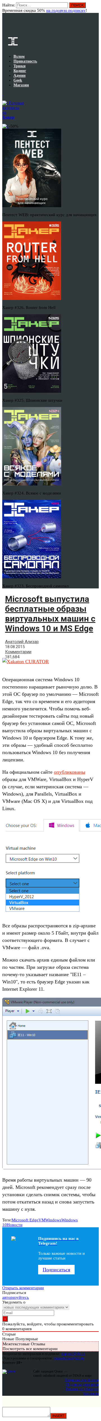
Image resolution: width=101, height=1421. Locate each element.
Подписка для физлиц (82, 1380)
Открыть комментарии (23, 1288)
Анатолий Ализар (22, 641)
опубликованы (69, 772)
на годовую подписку (66, 10)
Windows (53, 1220)
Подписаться (56, 1269)
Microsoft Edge (25, 1220)
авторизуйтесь (15, 1297)
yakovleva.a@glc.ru (69, 1358)
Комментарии (18, 651)
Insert (58, 1416)
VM (41, 1220)
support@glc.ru (73, 1353)
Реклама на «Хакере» (82, 1389)
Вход (95, 8)
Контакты (91, 1393)
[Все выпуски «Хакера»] (2, 94)
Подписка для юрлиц (82, 1384)
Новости (14, 1225)
